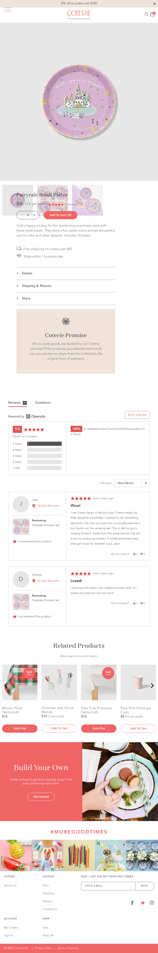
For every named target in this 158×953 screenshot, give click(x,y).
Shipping (48, 893)
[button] (63, 204)
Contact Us (50, 909)
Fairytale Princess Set (45, 525)
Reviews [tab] (17, 402)
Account (10, 919)
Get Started (41, 796)
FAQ (46, 885)
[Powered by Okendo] (26, 416)
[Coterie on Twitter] (142, 904)
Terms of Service (67, 948)
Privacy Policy (43, 948)
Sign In (8, 935)
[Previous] (6, 685)
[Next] (152, 685)
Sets (45, 927)
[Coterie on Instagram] (152, 904)
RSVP (144, 886)
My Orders (11, 927)
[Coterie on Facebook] (132, 904)
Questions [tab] (42, 402)
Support (48, 877)
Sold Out (20, 728)
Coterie (9, 877)
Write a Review (137, 415)
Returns (47, 901)
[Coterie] (79, 15)
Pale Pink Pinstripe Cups (136, 710)
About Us (10, 885)
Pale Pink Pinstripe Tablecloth (96, 710)
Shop (46, 919)
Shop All (48, 935)
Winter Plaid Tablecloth (12, 710)
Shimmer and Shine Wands (58, 710)
